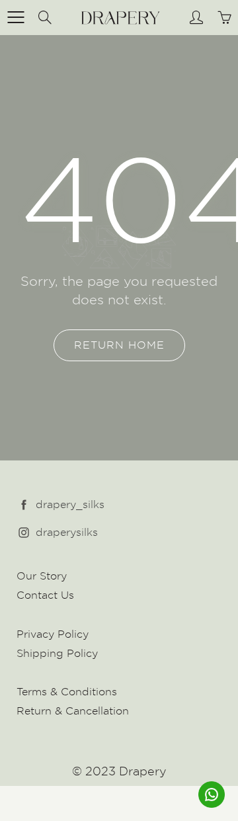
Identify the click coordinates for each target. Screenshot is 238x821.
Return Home (119, 345)
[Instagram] (24, 532)
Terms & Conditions (67, 691)
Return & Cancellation (73, 710)
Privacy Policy (53, 634)
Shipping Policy (57, 653)
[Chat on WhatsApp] (211, 794)
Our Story (42, 576)
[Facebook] (24, 505)
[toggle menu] (15, 17)
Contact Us (45, 595)
